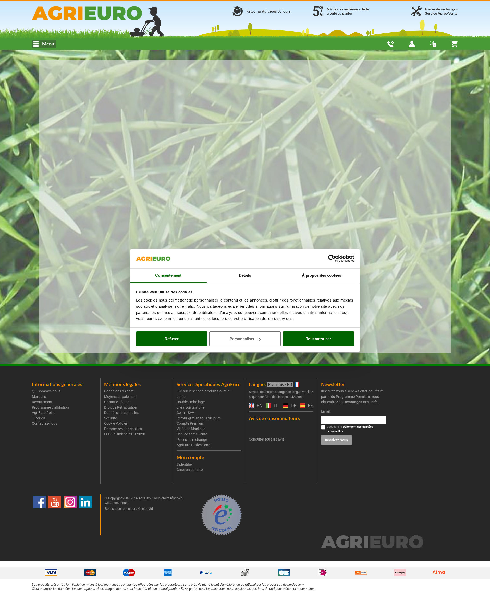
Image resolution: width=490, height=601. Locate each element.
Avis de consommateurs (274, 418)
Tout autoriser (318, 339)
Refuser (172, 339)
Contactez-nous (44, 423)
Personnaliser (242, 339)
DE (293, 406)
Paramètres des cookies (123, 429)
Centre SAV (185, 413)
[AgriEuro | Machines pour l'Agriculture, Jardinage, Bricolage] (100, 13)
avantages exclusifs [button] (361, 402)
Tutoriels (38, 418)
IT (275, 406)
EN (258, 406)
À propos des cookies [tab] (321, 275)
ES (310, 406)
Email (325, 411)
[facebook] (39, 514)
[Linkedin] (85, 514)
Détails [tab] (245, 275)
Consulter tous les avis (266, 439)
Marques (39, 397)
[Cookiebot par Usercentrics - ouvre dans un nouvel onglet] (332, 258)
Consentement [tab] (168, 275)
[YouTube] (55, 514)
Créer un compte (190, 470)
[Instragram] (70, 514)
